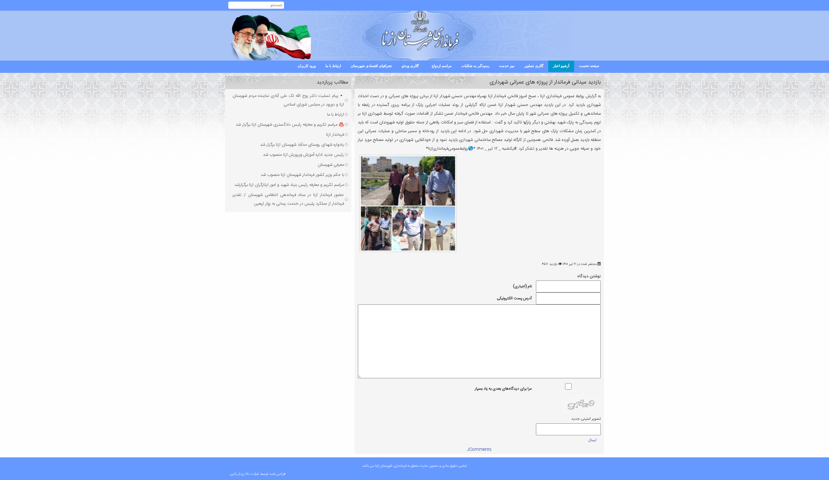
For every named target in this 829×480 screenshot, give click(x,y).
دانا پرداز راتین (240, 474)
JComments (479, 449)
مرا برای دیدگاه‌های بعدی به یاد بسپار (503, 388)
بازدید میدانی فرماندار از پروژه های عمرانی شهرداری (545, 82)
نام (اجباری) (522, 286)
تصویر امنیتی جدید (586, 419)
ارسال (592, 440)
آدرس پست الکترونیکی (514, 298)
